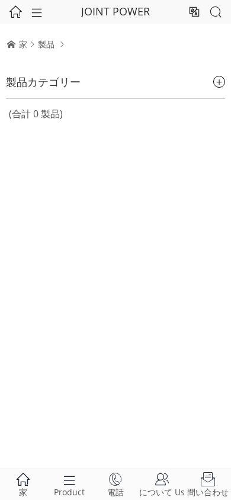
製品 (46, 44)
